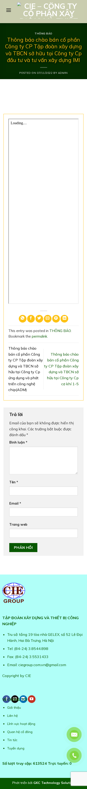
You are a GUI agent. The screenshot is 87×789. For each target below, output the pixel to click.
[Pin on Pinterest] (56, 319)
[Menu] (8, 10)
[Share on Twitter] (39, 319)
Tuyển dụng (15, 748)
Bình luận (18, 442)
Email (15, 503)
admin (63, 73)
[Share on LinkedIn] (64, 319)
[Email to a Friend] (48, 319)
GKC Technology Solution (54, 783)
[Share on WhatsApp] (22, 319)
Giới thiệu (14, 707)
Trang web (18, 524)
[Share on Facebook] (31, 319)
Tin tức (12, 740)
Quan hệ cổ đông (19, 732)
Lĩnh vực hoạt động (21, 724)
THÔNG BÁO (43, 33)
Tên (13, 482)
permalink (39, 336)
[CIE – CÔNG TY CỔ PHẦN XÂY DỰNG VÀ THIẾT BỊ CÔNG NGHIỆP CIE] (48, 10)
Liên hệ (12, 716)
